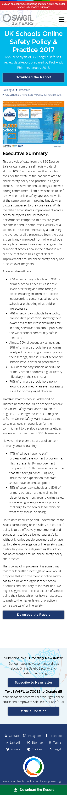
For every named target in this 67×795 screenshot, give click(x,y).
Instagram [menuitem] (34, 736)
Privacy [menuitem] (15, 749)
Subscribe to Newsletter (33, 682)
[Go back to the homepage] (18, 19)
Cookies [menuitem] (37, 749)
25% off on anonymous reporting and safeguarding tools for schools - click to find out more (33, 5)
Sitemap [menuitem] (37, 742)
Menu (61, 19)
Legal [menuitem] (57, 749)
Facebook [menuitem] (56, 736)
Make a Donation (33, 711)
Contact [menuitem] (14, 736)
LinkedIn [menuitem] (15, 742)
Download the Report (33, 77)
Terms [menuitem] (57, 742)
